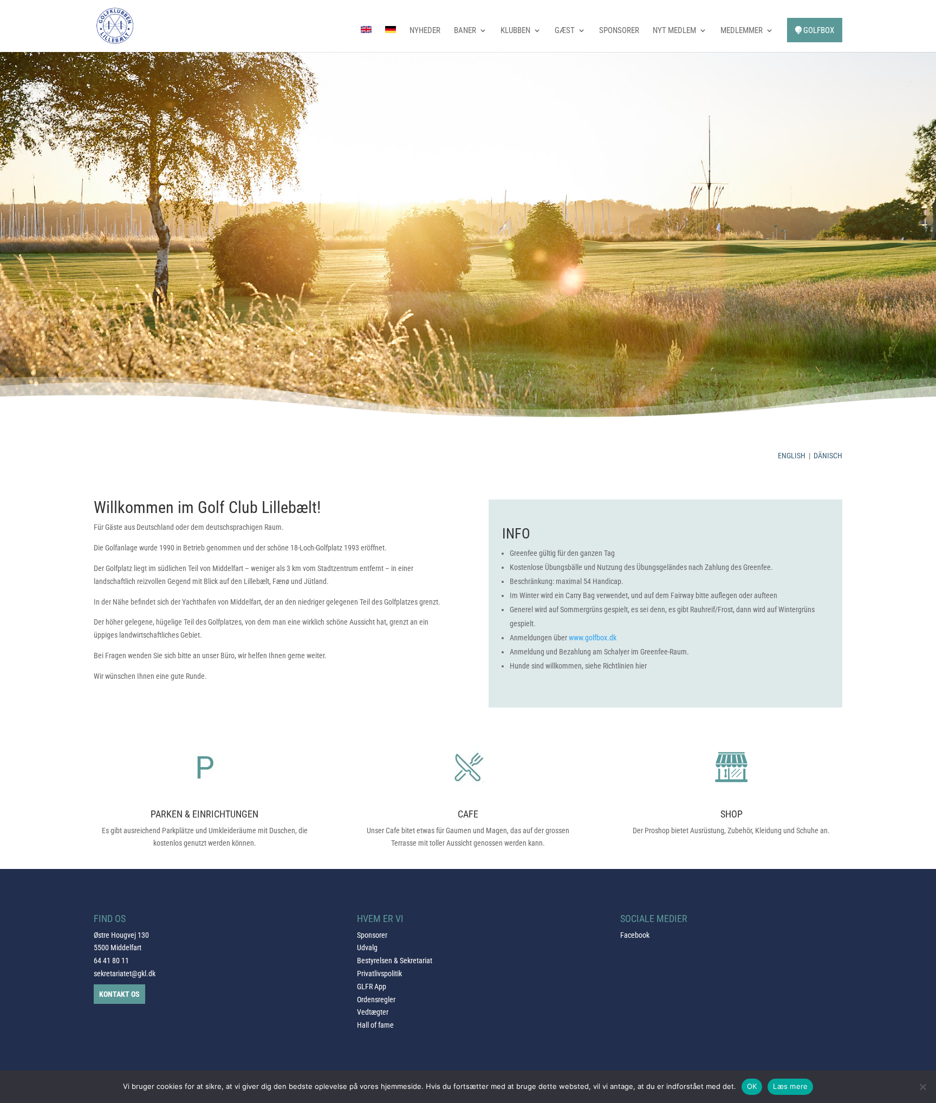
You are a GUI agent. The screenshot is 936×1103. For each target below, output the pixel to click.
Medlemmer (741, 31)
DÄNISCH (828, 455)
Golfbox (818, 30)
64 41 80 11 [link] (111, 960)
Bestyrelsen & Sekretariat (394, 960)
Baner (465, 31)
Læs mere (790, 1086)
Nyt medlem (674, 31)
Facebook (634, 935)
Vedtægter (372, 1012)
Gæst (565, 31)
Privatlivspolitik (379, 973)
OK (752, 1086)
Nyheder (425, 31)
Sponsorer (619, 31)
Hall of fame (375, 1025)
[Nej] (922, 1086)
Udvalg (367, 947)
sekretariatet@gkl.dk (124, 973)
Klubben (515, 31)
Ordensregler (376, 999)
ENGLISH (791, 455)
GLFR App (371, 986)
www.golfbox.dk (592, 637)
